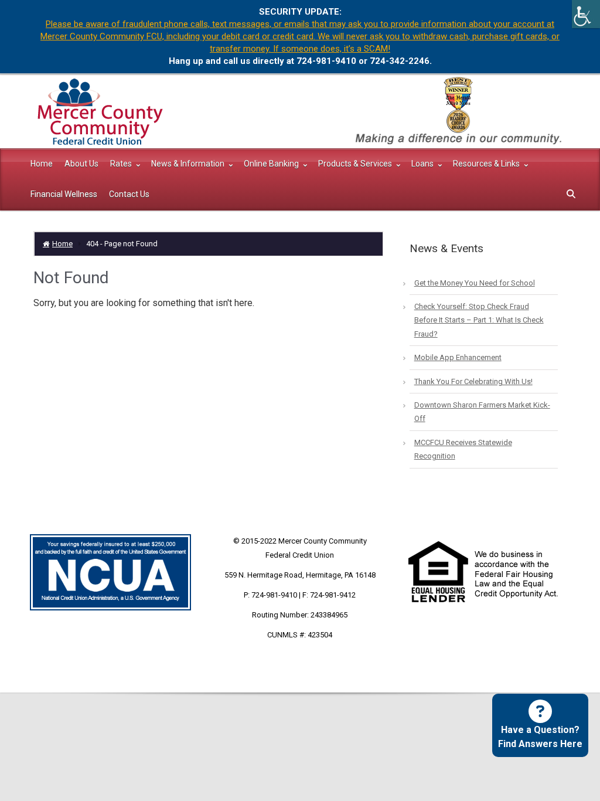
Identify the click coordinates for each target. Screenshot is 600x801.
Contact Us (129, 194)
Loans (423, 163)
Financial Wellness (63, 194)
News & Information (188, 163)
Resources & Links (487, 163)
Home (41, 163)
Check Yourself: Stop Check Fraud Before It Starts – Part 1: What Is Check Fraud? (479, 320)
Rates (122, 163)
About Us (81, 163)
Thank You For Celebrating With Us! (473, 381)
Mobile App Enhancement (458, 357)
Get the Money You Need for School (474, 283)
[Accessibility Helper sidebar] (586, 14)
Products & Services (356, 163)
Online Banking (272, 163)
